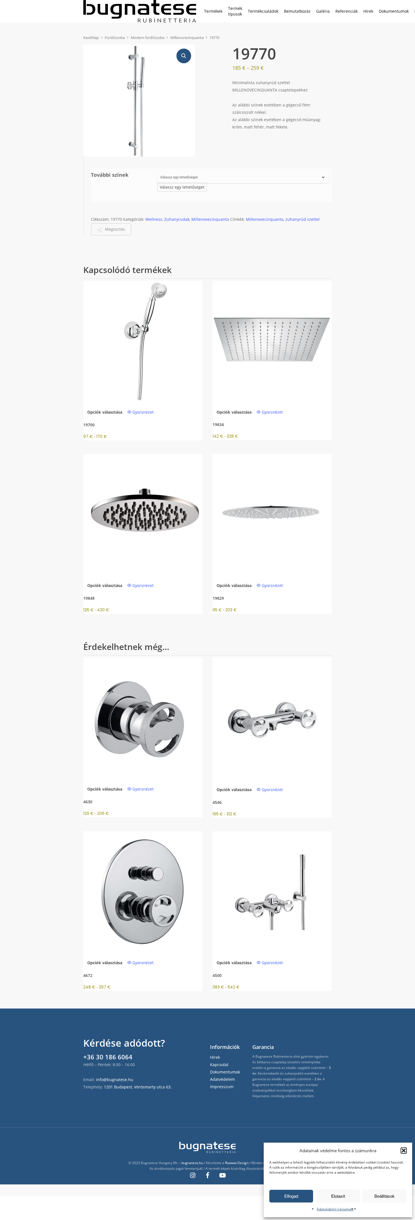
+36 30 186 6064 (107, 1057)
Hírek (215, 1057)
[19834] (272, 340)
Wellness (153, 219)
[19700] (142, 340)
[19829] (272, 513)
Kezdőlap (91, 37)
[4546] (272, 717)
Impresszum (221, 1086)
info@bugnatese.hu (114, 1079)
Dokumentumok (225, 1072)
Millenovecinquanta (187, 37)
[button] (404, 1150)
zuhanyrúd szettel (302, 219)
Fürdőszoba (115, 37)
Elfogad (291, 1196)
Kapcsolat (219, 1064)
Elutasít (338, 1196)
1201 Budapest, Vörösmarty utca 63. (138, 1087)
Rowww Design (236, 1162)
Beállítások (384, 1196)
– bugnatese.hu (191, 1162)
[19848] (142, 513)
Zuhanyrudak (176, 219)
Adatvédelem (222, 1079)
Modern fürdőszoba (147, 37)
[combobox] (182, 187)
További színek (109, 174)
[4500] (272, 890)
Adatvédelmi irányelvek (335, 1209)
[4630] (142, 717)
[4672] (142, 890)
